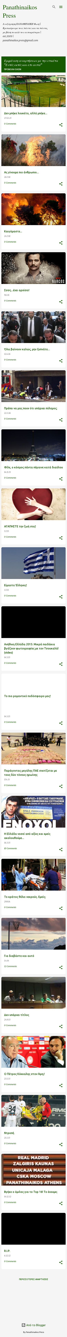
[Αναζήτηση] (54, 7)
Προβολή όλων (12, 69)
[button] (61, 125)
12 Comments (10, 966)
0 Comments (10, 123)
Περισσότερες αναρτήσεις (33, 1279)
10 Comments (10, 848)
